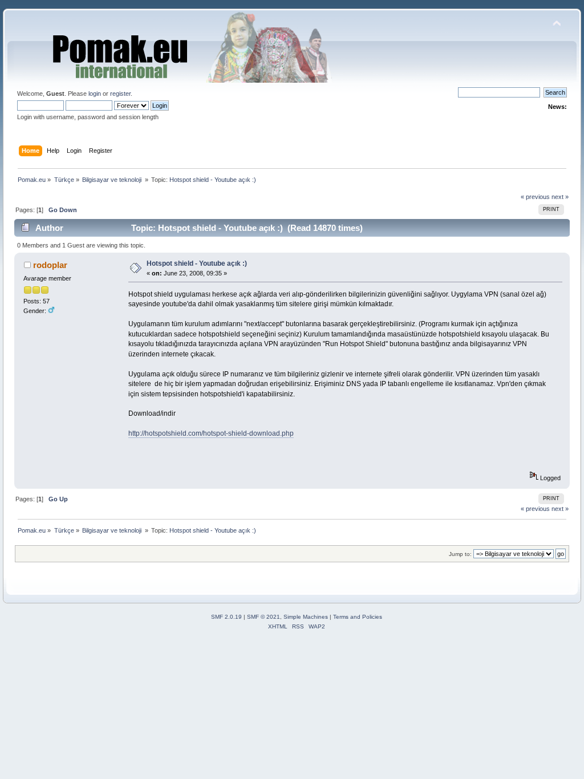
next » (560, 196)
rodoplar (50, 265)
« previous (535, 196)
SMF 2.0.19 (226, 617)
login (94, 93)
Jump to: (460, 554)
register (120, 93)
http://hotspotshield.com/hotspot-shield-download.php (211, 433)
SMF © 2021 (263, 617)
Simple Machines (305, 617)
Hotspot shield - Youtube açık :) (197, 263)
